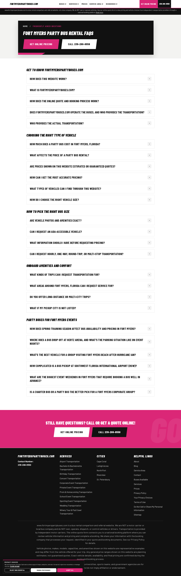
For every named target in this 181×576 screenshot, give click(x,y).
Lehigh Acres (102, 466)
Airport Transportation (70, 461)
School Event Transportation (72, 496)
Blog (136, 466)
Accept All (70, 570)
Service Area (139, 470)
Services (138, 484)
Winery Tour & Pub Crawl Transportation (70, 512)
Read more (99, 12)
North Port (101, 470)
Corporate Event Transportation (74, 483)
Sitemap (137, 514)
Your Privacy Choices (143, 497)
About (136, 461)
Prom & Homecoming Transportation (76, 492)
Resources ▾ (111, 4)
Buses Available (141, 479)
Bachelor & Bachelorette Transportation (71, 468)
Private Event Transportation (72, 487)
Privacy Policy (140, 493)
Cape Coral (101, 461)
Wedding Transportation (70, 505)
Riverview (101, 475)
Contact (137, 475)
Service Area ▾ (96, 4)
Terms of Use (140, 502)
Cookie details (14, 566)
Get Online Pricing (148, 4)
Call (79, 44)
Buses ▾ (62, 4)
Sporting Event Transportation (73, 501)
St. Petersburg (103, 479)
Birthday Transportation (70, 474)
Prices (85, 4)
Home (25, 26)
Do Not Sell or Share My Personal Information (148, 508)
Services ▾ (74, 4)
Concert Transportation (70, 478)
